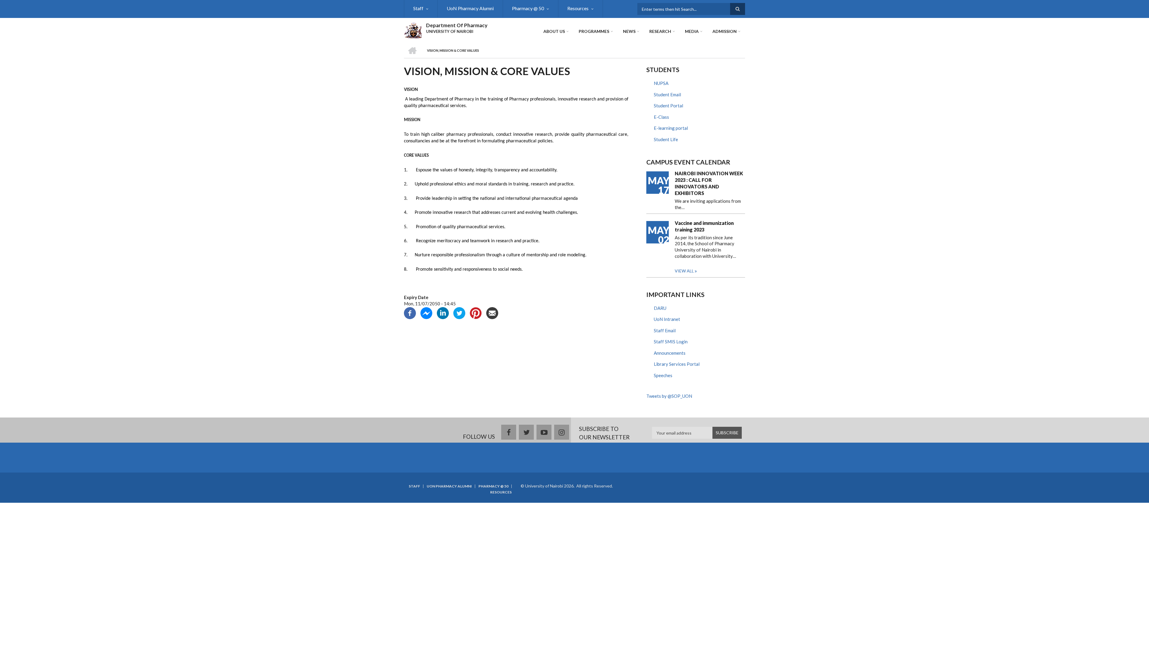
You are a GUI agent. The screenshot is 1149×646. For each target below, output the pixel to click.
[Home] (413, 29)
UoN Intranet (667, 319)
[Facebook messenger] (426, 312)
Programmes (594, 31)
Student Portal (668, 105)
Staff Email (665, 330)
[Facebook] (410, 312)
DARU (660, 308)
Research (660, 31)
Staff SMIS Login (671, 341)
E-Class (661, 117)
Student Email (667, 94)
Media (692, 31)
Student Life (666, 139)
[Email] (492, 312)
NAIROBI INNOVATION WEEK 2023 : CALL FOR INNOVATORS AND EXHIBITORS (709, 183)
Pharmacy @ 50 (528, 8)
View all (684, 270)
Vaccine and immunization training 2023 (704, 226)
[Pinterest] (476, 312)
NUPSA (661, 83)
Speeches (663, 375)
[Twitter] (459, 312)
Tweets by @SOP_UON (669, 396)
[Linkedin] (443, 312)
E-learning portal (671, 128)
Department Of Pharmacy (456, 25)
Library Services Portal (677, 364)
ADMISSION (724, 31)
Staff (418, 8)
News (629, 31)
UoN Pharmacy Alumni (470, 8)
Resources (578, 8)
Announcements (670, 353)
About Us (554, 31)
